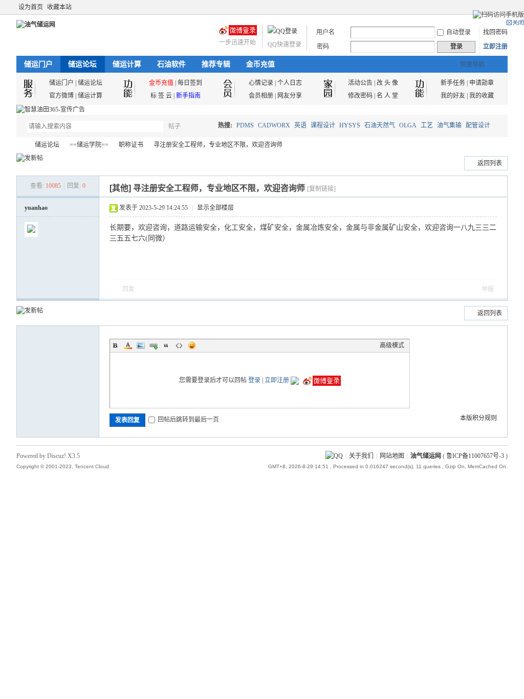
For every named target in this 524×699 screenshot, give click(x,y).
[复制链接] (321, 188)
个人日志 (289, 82)
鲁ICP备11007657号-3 (475, 456)
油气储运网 (20, 145)
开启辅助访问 (493, 7)
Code (179, 345)
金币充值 (260, 64)
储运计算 (127, 64)
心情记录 (261, 82)
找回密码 (495, 32)
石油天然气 (379, 125)
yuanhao (36, 207)
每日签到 (190, 82)
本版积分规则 (478, 418)
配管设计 (478, 125)
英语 (300, 125)
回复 (128, 289)
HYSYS (349, 125)
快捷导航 (472, 64)
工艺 (427, 125)
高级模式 (392, 345)
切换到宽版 (502, 7)
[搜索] (204, 126)
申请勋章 (481, 82)
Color (128, 345)
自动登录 (458, 32)
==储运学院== (89, 144)
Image (141, 345)
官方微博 (61, 95)
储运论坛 (82, 64)
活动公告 (360, 82)
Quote (166, 345)
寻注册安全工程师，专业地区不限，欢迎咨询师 (218, 144)
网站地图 (392, 456)
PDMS (245, 125)
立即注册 (495, 46)
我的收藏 (481, 95)
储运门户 (38, 64)
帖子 (174, 126)
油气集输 (449, 125)
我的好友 (453, 95)
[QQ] (334, 456)
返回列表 (489, 163)
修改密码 (360, 95)
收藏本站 (59, 7)
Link (153, 345)
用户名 (325, 32)
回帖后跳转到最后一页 (188, 419)
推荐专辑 (216, 64)
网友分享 (289, 95)
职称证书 (131, 144)
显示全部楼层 (215, 207)
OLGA (408, 125)
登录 (254, 380)
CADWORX (274, 125)
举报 (488, 289)
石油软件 (171, 64)
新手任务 (453, 82)
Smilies (192, 345)
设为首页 (30, 7)
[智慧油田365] (50, 109)
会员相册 (261, 95)
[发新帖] (29, 158)
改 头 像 (387, 82)
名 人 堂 (387, 95)
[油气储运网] (35, 24)
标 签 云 (161, 95)
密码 (323, 46)
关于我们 (361, 456)
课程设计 (323, 125)
